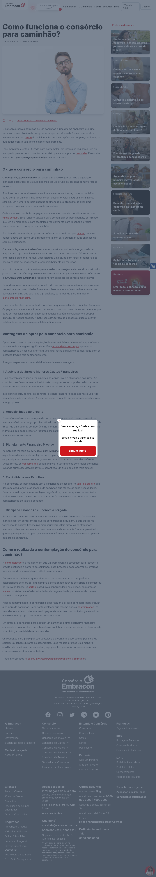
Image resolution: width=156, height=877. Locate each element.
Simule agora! (78, 450)
